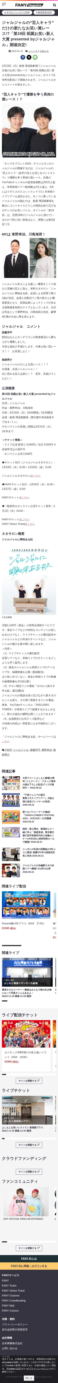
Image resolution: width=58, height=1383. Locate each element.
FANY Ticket (9, 1285)
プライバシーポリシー (15, 1324)
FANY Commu (10, 1310)
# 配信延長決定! (44, 12)
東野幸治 (47, 750)
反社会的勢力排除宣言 (15, 1329)
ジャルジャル (21, 750)
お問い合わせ (9, 1348)
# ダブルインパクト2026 (17, 12)
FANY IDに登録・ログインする (29, 1265)
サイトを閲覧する (28, 1080)
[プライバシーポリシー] (40, 1368)
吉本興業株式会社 (12, 1343)
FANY (8, 750)
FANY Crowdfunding (14, 1300)
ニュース (33, 51)
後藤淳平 (35, 750)
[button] (54, 4)
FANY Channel (10, 1295)
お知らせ (44, 51)
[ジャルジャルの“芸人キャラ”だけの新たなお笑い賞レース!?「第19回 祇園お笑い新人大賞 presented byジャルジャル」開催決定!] (22, 57)
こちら (37, 475)
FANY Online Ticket (13, 1290)
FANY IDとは (29, 1258)
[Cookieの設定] (14, 1368)
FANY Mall (8, 1305)
